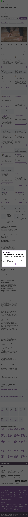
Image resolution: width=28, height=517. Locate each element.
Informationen (12, 259)
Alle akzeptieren (6, 264)
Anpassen (18, 264)
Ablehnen (13, 264)
